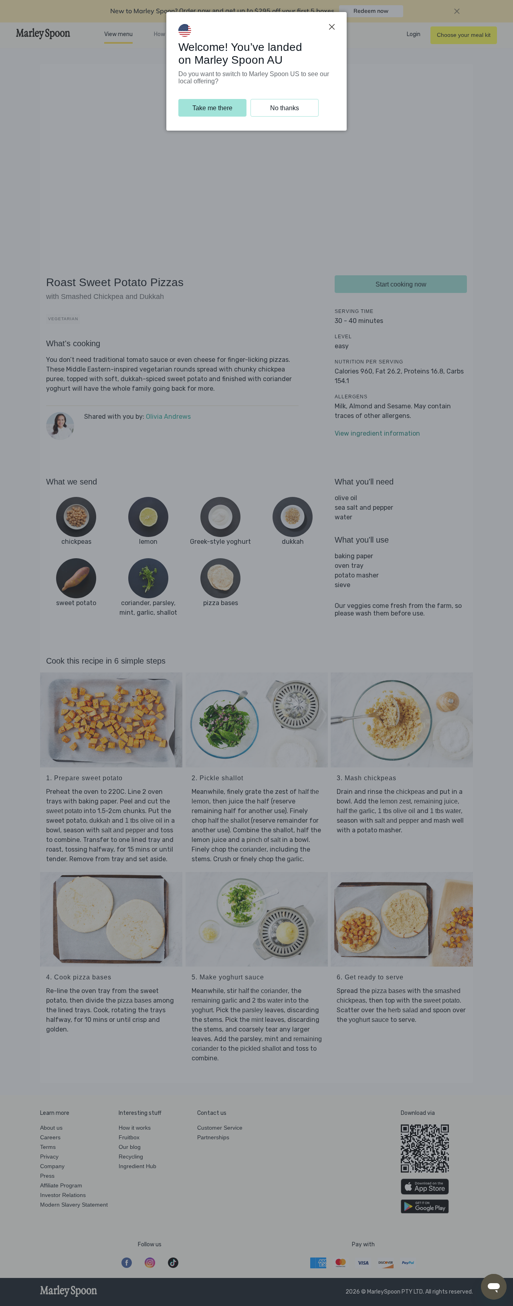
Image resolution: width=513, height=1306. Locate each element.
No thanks (284, 108)
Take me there (212, 108)
